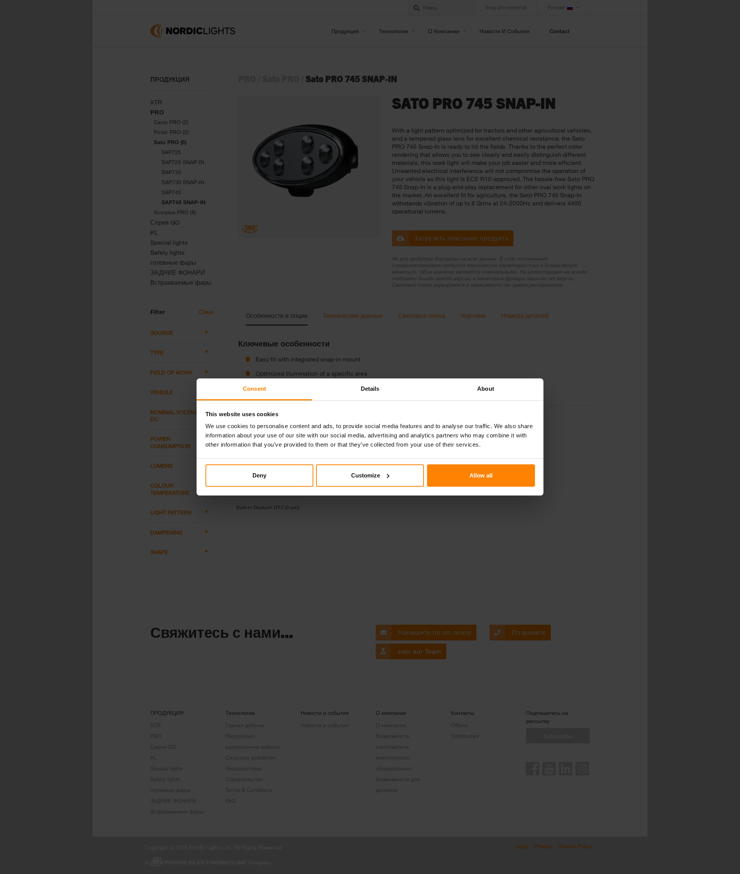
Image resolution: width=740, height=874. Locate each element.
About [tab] (485, 388)
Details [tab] (370, 388)
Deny (259, 475)
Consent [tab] (254, 388)
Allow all (481, 475)
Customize (365, 475)
